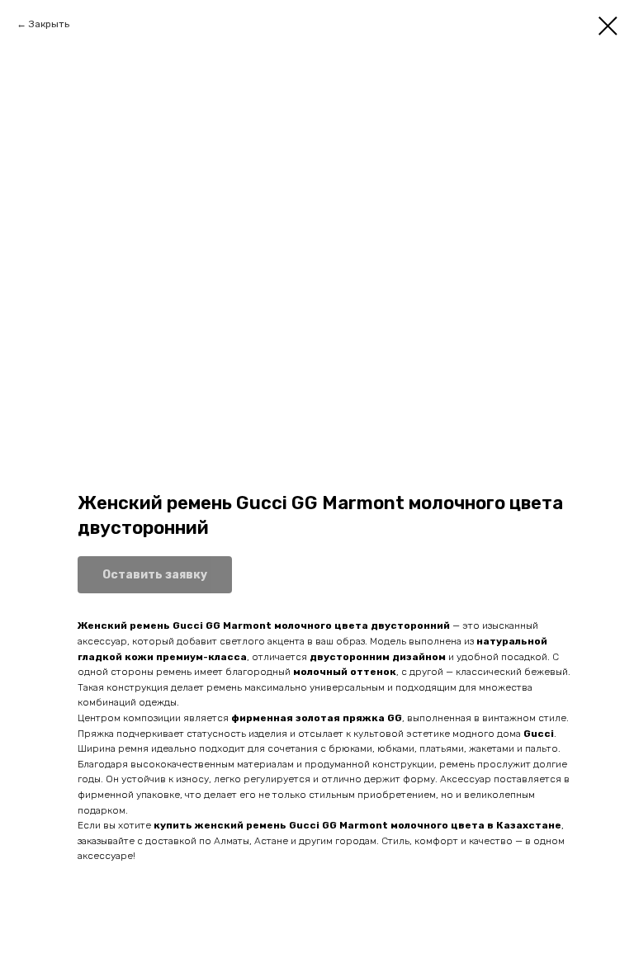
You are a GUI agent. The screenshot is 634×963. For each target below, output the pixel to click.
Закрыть (49, 24)
